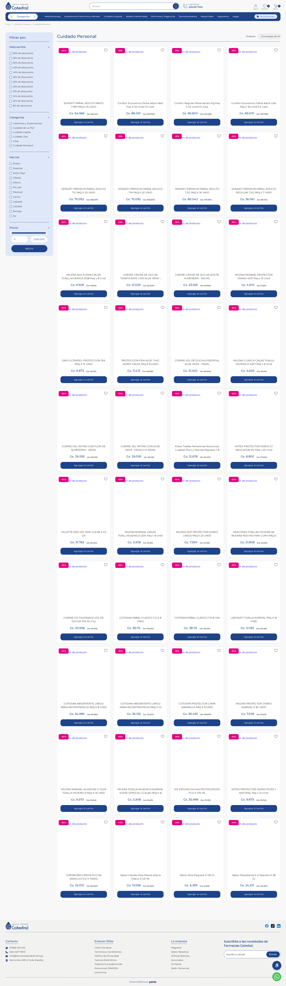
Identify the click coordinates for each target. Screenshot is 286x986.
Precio (13, 227)
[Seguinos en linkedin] (278, 925)
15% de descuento (22, 91)
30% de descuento (23, 82)
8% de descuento (22, 105)
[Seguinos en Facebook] (267, 925)
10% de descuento (23, 101)
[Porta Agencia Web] (153, 982)
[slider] (11, 233)
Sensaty (17, 211)
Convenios (100, 972)
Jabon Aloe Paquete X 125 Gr (197, 875)
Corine (16, 197)
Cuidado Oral (20, 136)
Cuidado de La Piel (23, 128)
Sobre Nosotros (179, 952)
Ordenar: (251, 36)
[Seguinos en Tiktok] (273, 925)
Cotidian (17, 206)
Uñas (16, 141)
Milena (16, 182)
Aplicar (29, 248)
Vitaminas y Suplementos (27, 123)
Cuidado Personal (23, 145)
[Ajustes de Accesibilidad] (276, 965)
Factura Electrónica (105, 960)
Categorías (23, 16)
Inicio (8, 24)
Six (14, 216)
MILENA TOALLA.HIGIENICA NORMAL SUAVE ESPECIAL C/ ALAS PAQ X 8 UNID (140, 793)
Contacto (176, 964)
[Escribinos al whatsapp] (276, 976)
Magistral (176, 947)
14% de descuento (23, 96)
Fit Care (17, 187)
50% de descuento (23, 63)
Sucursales (177, 960)
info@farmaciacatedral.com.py (26, 956)
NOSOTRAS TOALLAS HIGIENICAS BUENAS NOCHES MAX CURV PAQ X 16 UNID (253, 536)
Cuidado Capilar (22, 132)
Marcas (14, 157)
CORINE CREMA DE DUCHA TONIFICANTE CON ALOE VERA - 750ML (140, 278)
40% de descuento (23, 72)
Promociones (267, 16)
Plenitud (17, 192)
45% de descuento (23, 67)
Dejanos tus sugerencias (108, 964)
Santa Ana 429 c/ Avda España (26, 960)
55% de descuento (23, 58)
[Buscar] (176, 6)
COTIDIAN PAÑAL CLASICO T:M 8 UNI (197, 617)
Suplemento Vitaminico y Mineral (82, 17)
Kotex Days (19, 173)
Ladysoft (17, 201)
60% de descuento (23, 53)
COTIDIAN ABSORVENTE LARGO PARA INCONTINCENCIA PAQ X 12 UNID (140, 707)
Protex (16, 163)
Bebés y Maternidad (136, 17)
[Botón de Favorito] (105, 50)
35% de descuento (23, 77)
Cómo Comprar (103, 947)
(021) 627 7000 (17, 952)
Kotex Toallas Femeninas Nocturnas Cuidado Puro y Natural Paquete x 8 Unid (197, 450)
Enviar (273, 954)
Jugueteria (223, 17)
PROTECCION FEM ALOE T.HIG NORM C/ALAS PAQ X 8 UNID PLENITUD (140, 364)
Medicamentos (53, 17)
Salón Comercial (180, 968)
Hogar (236, 17)
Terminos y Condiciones (108, 952)
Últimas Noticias (180, 956)
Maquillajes (207, 17)
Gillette (17, 177)
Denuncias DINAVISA (106, 968)
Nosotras (17, 168)
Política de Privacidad (107, 956)
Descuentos (17, 47)
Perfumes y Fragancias (163, 17)
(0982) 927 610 (17, 947)
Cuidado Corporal (113, 17)
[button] (275, 6)
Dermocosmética (188, 17)
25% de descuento (23, 86)
